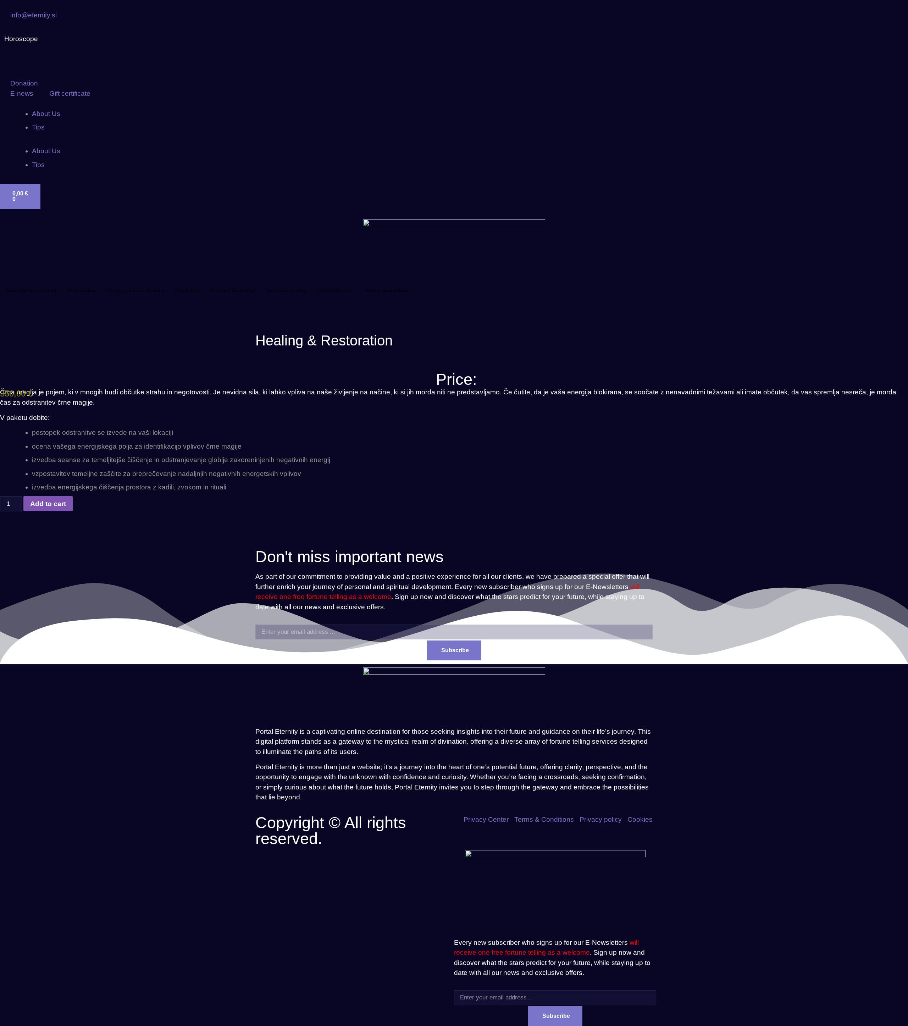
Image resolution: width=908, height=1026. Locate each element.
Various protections (386, 290)
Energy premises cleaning (135, 290)
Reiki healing (81, 290)
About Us (46, 113)
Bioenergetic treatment (30, 290)
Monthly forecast (336, 290)
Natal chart (187, 290)
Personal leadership (232, 290)
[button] (454, 141)
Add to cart (48, 504)
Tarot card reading (286, 290)
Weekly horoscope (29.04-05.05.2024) (105, 39)
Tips (38, 127)
